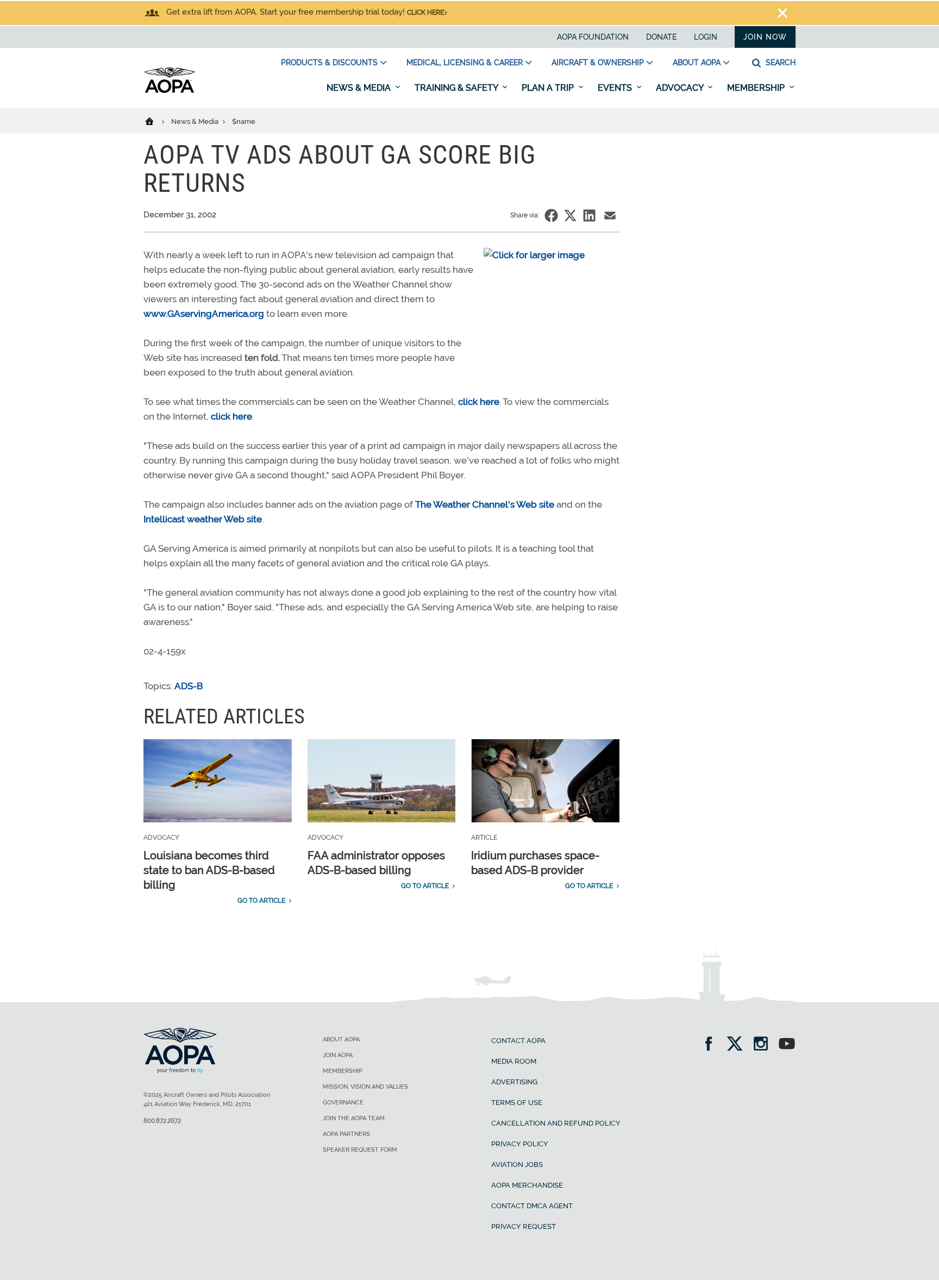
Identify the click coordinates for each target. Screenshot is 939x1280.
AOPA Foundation (593, 37)
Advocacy (680, 88)
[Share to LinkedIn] (589, 215)
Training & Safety (457, 88)
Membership (757, 88)
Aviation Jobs (517, 1164)
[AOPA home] (169, 90)
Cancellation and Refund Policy (556, 1123)
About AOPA (697, 62)
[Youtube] (787, 1045)
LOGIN (705, 37)
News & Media (360, 88)
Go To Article (261, 900)
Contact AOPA (518, 1041)
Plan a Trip (549, 88)
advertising (514, 1082)
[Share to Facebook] (551, 215)
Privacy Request (523, 1226)
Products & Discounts (329, 62)
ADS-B (188, 685)
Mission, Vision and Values (365, 1086)
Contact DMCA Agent (532, 1206)
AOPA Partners (346, 1134)
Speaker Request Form (360, 1149)
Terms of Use (516, 1102)
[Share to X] (570, 215)
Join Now (765, 37)
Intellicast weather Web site (202, 519)
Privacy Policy (519, 1144)
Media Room (513, 1061)
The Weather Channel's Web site (484, 504)
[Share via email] (610, 215)
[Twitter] (738, 1045)
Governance (343, 1102)
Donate (661, 37)
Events (616, 88)
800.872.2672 (162, 1121)
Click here (425, 12)
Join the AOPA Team (354, 1118)
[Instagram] (764, 1045)
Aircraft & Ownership (598, 62)
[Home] (156, 120)
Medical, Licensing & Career (464, 62)
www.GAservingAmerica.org (203, 313)
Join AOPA (338, 1055)
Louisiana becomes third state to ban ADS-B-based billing (209, 870)
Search (779, 62)
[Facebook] (712, 1045)
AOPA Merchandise (527, 1185)
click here (478, 401)
